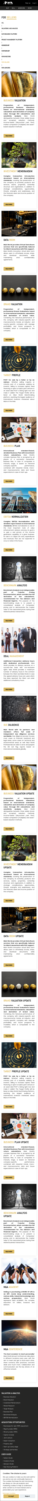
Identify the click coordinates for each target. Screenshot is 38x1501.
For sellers (6, 62)
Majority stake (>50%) (10, 1429)
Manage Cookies (9, 1493)
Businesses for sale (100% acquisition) (16, 1426)
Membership (5, 45)
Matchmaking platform (9, 34)
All (3, 23)
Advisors (21, 8)
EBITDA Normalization (11, 1417)
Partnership (6, 51)
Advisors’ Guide (9, 1464)
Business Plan (8, 1412)
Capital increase (9, 1435)
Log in (34, 3)
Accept (11, 1496)
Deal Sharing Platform (11, 1467)
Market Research (9, 1406)
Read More (9, 136)
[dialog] (19, 1485)
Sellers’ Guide (8, 1458)
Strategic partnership (11, 1449)
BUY (7, 8)
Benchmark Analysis (10, 1414)
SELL (13, 8)
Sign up (27, 3)
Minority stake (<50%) (10, 1432)
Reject (27, 1496)
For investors (6, 56)
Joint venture (8, 1438)
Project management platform (12, 40)
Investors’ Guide (9, 1461)
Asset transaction (9, 1441)
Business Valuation (10, 1397)
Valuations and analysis (10, 28)
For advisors (6, 68)
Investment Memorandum (12, 1403)
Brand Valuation (9, 1400)
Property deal (8, 1444)
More (30, 8)
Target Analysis (8, 1409)
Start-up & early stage (11, 1446)
